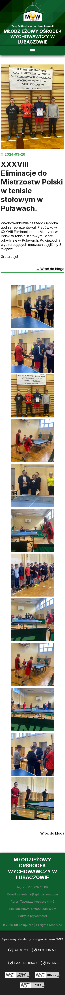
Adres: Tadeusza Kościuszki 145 (32, 901)
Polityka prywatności (32, 916)
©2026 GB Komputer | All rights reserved (32, 925)
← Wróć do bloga (50, 269)
